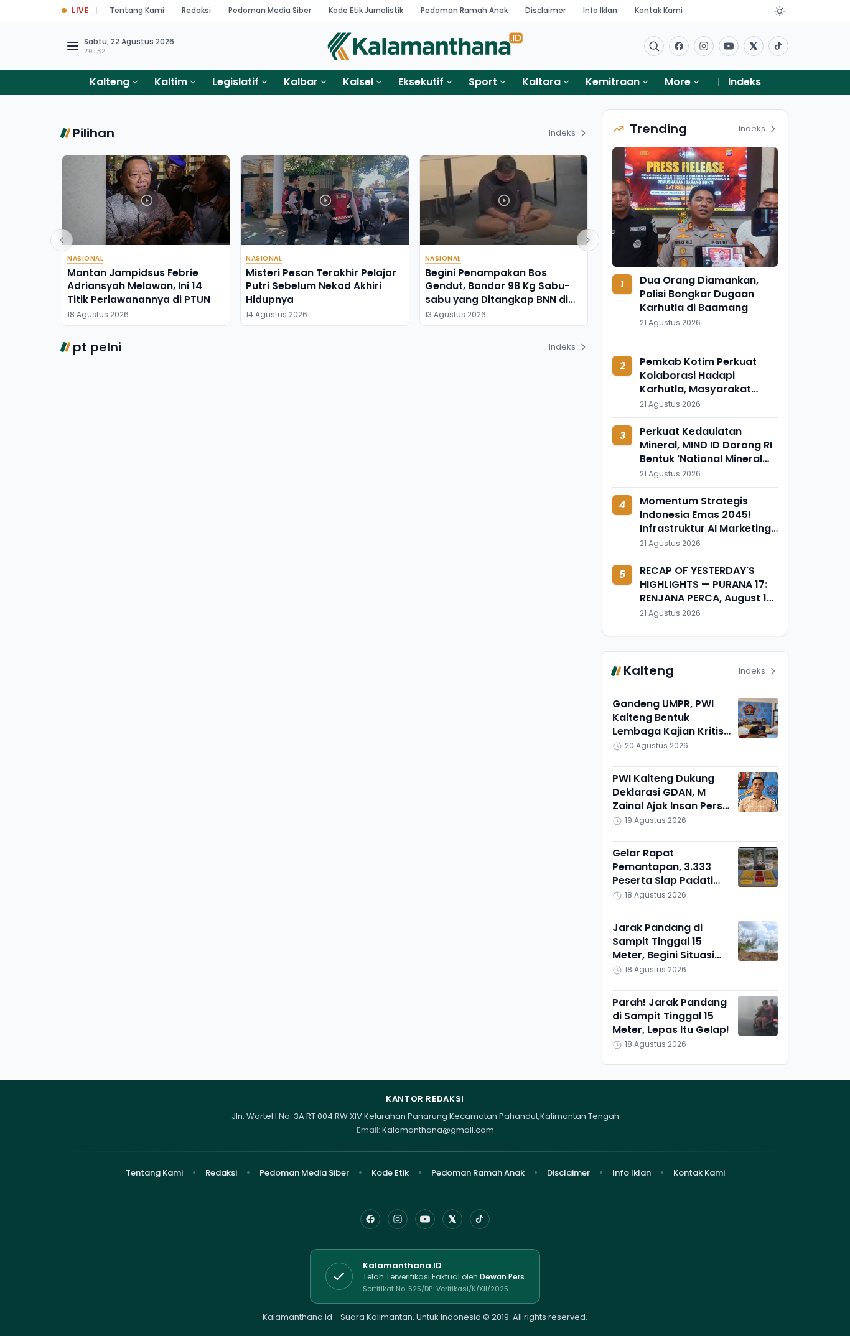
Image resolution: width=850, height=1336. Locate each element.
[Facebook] (679, 46)
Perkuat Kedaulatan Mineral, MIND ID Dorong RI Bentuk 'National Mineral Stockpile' (706, 452)
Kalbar (301, 82)
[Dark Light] (779, 11)
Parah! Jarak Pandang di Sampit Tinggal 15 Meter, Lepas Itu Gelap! (670, 1016)
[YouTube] (425, 1219)
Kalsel (358, 82)
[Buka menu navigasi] (73, 46)
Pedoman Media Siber (269, 10)
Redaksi (196, 10)
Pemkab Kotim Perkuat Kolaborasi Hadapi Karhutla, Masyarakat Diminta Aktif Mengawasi (703, 383)
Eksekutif (421, 82)
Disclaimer (545, 10)
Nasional (85, 258)
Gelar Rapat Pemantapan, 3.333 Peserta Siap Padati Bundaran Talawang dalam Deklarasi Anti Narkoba (665, 888)
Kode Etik (390, 1173)
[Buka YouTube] (729, 46)
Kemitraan (613, 82)
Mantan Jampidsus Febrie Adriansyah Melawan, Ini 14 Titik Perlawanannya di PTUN (138, 286)
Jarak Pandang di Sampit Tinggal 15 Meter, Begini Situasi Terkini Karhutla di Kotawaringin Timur (663, 955)
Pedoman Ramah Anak (464, 10)
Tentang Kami (137, 10)
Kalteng (109, 82)
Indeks (744, 82)
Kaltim (170, 82)
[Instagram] (398, 1219)
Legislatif (235, 82)
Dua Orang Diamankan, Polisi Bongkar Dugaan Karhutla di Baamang (699, 294)
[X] (452, 1219)
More (678, 82)
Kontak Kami (659, 10)
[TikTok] (480, 1219)
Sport (483, 82)
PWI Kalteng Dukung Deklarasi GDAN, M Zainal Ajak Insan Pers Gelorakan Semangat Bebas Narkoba (667, 806)
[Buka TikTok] (778, 46)
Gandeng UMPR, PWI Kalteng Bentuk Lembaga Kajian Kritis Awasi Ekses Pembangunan (668, 731)
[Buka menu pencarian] (654, 46)
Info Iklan (600, 10)
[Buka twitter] (754, 46)
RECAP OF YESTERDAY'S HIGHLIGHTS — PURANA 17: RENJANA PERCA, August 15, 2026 (707, 591)
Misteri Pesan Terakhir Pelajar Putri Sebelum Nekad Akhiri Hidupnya (321, 286)
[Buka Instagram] (704, 46)
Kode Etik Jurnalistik (366, 10)
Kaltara (541, 82)
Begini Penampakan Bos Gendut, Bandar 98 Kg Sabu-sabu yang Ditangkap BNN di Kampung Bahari (497, 292)
